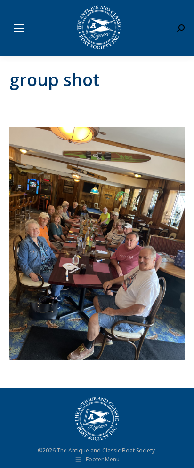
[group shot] (97, 243)
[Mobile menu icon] (19, 28)
